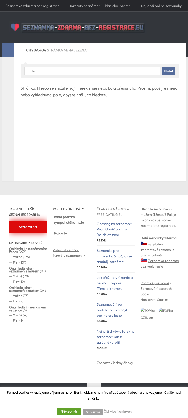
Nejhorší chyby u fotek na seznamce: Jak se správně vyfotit (116, 336)
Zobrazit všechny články (115, 363)
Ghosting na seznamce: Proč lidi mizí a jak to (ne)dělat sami (114, 229)
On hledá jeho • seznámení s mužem (24, 289)
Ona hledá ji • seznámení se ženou (27, 308)
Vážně (17, 257)
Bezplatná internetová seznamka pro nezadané (157, 249)
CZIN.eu (147, 318)
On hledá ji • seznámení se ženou (28, 250)
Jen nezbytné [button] (93, 411)
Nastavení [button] (124, 411)
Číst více (110, 411)
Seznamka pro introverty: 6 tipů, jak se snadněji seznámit (114, 256)
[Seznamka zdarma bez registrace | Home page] (78, 27)
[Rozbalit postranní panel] (8, 50)
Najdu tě (60, 233)
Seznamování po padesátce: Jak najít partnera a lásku (112, 310)
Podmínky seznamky (156, 283)
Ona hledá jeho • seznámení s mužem (24, 269)
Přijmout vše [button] (69, 411)
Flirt (16, 262)
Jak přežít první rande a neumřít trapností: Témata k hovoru (115, 283)
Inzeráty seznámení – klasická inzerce (100, 5)
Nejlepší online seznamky (161, 5)
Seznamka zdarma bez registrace (33, 5)
